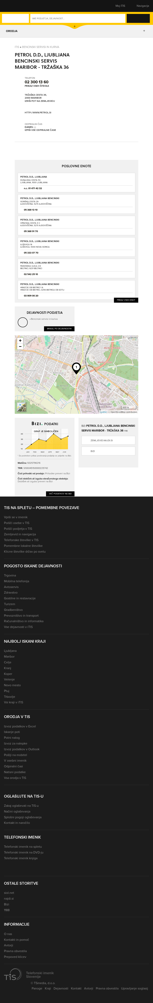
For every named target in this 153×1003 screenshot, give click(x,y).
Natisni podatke (15, 772)
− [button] (20, 346)
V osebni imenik (15, 760)
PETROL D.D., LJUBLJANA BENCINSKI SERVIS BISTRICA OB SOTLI (39, 285)
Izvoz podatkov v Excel (20, 726)
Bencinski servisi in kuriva (40, 47)
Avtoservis (11, 587)
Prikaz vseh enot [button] (126, 299)
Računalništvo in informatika (23, 621)
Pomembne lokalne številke (23, 545)
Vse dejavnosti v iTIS (18, 627)
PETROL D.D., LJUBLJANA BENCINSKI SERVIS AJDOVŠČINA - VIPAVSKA (39, 221)
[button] (11, 6)
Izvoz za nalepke (15, 743)
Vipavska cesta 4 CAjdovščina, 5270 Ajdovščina (36, 224)
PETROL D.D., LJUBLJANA (33, 176)
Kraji (48, 988)
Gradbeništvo (13, 609)
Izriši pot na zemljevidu (40, 101)
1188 (7, 910)
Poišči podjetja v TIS (18, 528)
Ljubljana (10, 650)
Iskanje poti (12, 732)
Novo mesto (12, 685)
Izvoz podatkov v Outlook (21, 749)
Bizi (93, 451)
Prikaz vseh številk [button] (37, 86)
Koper (8, 674)
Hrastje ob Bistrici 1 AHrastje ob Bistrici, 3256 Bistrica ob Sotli (42, 288)
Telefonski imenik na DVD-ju (23, 852)
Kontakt (76, 988)
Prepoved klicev (15, 956)
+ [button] (20, 340)
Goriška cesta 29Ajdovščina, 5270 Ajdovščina (36, 202)
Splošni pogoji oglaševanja (22, 817)
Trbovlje (9, 696)
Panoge (37, 988)
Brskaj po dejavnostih (59, 328)
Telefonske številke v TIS (21, 540)
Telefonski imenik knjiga (20, 858)
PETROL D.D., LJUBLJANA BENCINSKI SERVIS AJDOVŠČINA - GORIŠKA (39, 199)
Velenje (9, 679)
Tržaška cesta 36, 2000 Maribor (36, 96)
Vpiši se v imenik (15, 517)
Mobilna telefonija (16, 581)
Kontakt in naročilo (17, 822)
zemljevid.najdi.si (102, 440)
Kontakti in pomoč (16, 939)
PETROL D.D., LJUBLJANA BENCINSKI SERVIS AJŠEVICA (39, 242)
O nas (8, 934)
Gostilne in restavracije (20, 598)
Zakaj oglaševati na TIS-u (21, 805)
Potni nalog (12, 737)
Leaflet (103, 412)
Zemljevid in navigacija (20, 534)
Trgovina (10, 575)
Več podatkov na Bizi (60, 493)
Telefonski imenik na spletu (23, 846)
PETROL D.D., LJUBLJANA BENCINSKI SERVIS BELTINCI (39, 264)
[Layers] (21, 407)
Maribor (9, 656)
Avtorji (8, 945)
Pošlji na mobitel (15, 755)
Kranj (7, 668)
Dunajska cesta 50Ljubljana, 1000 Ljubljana (34, 181)
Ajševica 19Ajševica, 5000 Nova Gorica (35, 245)
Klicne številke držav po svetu (25, 551)
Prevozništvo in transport (21, 615)
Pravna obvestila (15, 951)
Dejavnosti (61, 988)
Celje (7, 662)
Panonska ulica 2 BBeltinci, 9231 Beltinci (31, 267)
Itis (17, 47)
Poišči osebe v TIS (16, 523)
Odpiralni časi (13, 766)
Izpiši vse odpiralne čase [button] (40, 130)
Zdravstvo (11, 592)
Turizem (9, 604)
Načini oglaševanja (17, 811)
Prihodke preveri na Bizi (57, 473)
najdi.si (9, 898)
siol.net (9, 892)
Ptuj (6, 691)
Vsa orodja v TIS (15, 778)
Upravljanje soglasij (134, 988)
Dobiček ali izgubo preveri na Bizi (35, 481)
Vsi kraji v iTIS (13, 702)
